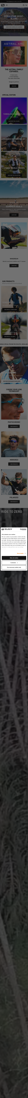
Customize (13, 562)
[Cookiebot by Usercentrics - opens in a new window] (20, 529)
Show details (20, 553)
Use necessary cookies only (14, 567)
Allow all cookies (14, 558)
